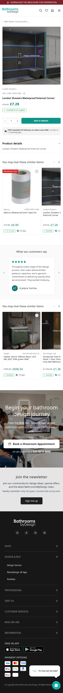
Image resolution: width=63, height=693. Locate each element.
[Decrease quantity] (5, 120)
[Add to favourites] (24, 94)
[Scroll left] (54, 162)
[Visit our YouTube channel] (35, 532)
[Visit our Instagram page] (17, 532)
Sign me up (31, 500)
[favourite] (47, 10)
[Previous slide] (4, 272)
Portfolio (11, 579)
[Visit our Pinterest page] (44, 532)
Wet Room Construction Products (17, 21)
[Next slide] (59, 272)
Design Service (14, 565)
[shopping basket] (53, 10)
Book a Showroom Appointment (34, 444)
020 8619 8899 (42, 451)
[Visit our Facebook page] (26, 532)
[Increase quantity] (17, 120)
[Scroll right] (59, 162)
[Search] (41, 10)
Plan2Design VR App (17, 572)
